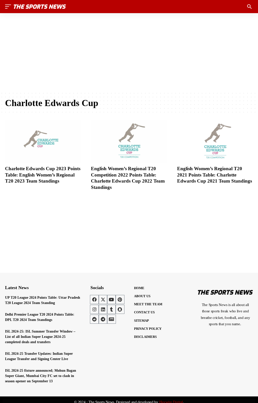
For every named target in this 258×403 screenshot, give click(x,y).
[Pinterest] (119, 299)
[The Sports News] (40, 6)
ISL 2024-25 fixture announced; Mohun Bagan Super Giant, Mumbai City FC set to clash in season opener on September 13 (40, 376)
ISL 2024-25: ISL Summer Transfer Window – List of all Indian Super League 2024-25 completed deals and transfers (40, 337)
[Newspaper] (111, 319)
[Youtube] (111, 299)
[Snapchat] (119, 309)
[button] (9, 6)
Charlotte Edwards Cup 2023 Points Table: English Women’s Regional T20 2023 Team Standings (42, 175)
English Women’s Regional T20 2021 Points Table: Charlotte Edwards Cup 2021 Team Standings (214, 175)
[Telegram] (103, 319)
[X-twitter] (103, 299)
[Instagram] (94, 309)
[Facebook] (94, 299)
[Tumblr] (111, 309)
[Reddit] (94, 319)
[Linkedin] (103, 309)
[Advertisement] (129, 52)
